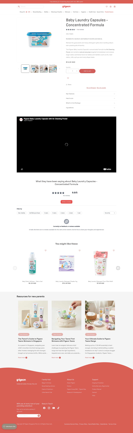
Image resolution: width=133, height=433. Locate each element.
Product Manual (96, 389)
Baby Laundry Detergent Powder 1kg (66, 281)
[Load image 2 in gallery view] (34, 69)
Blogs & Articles (46, 383)
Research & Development (74, 392)
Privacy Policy (83, 424)
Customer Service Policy (71, 424)
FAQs (93, 395)
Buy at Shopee (91, 88)
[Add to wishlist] (68, 78)
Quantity (68, 67)
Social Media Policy (93, 424)
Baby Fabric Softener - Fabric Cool (32, 281)
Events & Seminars (47, 389)
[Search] (19, 6)
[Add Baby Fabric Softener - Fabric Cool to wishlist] (45, 250)
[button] (115, 7)
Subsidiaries (104, 424)
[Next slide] (118, 268)
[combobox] (30, 6)
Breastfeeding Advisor (48, 386)
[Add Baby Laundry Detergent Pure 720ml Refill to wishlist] (113, 250)
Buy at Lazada (101, 88)
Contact (94, 392)
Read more (21, 357)
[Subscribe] (39, 415)
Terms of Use (112, 424)
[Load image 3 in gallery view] (44, 69)
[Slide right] (60, 69)
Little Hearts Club (47, 392)
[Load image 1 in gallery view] (25, 69)
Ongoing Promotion (98, 383)
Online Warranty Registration (100, 386)
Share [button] (69, 84)
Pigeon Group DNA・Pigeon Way (76, 389)
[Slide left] (19, 69)
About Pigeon (71, 383)
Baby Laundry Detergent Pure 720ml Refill (100, 281)
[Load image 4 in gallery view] (53, 69)
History (69, 386)
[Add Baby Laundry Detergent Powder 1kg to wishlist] (79, 250)
